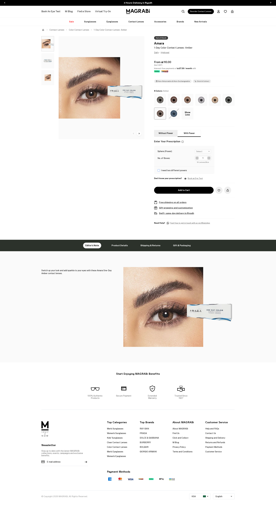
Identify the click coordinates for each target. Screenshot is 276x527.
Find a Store (84, 11)
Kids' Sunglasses (115, 438)
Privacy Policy (179, 447)
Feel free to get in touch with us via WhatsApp (190, 223)
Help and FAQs (212, 429)
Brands (180, 22)
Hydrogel (165, 52)
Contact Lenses (136, 22)
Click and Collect (180, 438)
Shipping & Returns (150, 245)
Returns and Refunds (215, 442)
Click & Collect (203, 81)
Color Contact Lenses (79, 30)
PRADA (143, 433)
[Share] (227, 190)
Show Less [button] (187, 113)
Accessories (160, 22)
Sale (71, 22)
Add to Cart (184, 190)
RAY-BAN (144, 429)
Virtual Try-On (103, 11)
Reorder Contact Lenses (200, 11)
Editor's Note (92, 245)
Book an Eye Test (195, 178)
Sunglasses (90, 22)
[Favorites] (225, 11)
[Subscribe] (86, 462)
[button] (160, 100)
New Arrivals (200, 22)
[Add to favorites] (219, 190)
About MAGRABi (180, 429)
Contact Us (210, 433)
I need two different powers (174, 170)
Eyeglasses (112, 22)
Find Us (175, 433)
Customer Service (213, 451)
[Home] (43, 30)
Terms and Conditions (182, 451)
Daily (156, 52)
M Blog (69, 11)
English (218, 496)
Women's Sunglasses (116, 433)
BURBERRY (145, 442)
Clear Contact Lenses (117, 442)
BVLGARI (144, 447)
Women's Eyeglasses (116, 456)
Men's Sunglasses (115, 429)
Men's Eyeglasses (115, 451)
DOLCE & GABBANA (149, 438)
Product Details (120, 245)
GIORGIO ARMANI (148, 451)
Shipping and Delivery (215, 438)
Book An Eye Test (50, 11)
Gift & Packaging (182, 245)
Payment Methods (213, 447)
